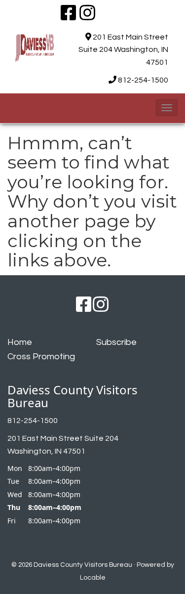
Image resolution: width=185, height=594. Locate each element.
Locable (93, 577)
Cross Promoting (41, 356)
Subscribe (116, 342)
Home (19, 342)
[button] (167, 107)
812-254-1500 (143, 80)
